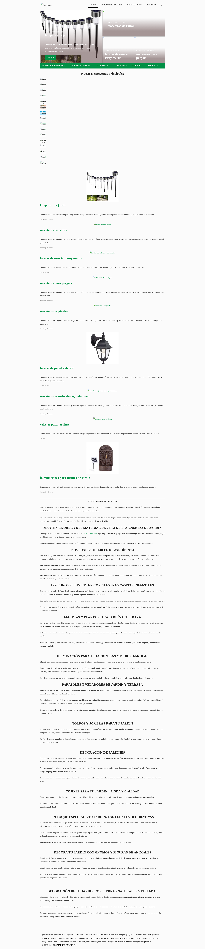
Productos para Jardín (111, 5)
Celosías (42, 438)
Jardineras (120, 66)
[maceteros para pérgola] (149, 61)
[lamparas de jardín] (71, 61)
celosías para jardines (55, 424)
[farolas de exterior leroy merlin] (118, 61)
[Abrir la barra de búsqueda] (161, 5)
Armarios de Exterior (52, 66)
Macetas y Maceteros (46, 248)
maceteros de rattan (53, 230)
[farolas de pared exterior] (102, 362)
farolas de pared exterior (57, 368)
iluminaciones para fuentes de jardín (65, 477)
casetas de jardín (90, 533)
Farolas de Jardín (45, 272)
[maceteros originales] (102, 306)
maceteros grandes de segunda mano (65, 396)
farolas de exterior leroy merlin (61, 258)
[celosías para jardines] (102, 419)
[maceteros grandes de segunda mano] (103, 391)
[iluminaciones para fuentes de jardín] (102, 472)
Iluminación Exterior (80, 66)
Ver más (50, 57)
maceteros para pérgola (56, 283)
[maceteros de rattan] (133, 35)
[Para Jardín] (46, 5)
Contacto (151, 5)
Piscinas (151, 66)
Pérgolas (136, 66)
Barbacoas (102, 66)
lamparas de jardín (53, 205)
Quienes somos (134, 5)
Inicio (93, 5)
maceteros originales (54, 311)
